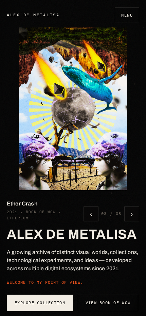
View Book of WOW (108, 302)
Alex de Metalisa (33, 14)
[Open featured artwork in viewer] (73, 108)
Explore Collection (40, 302)
